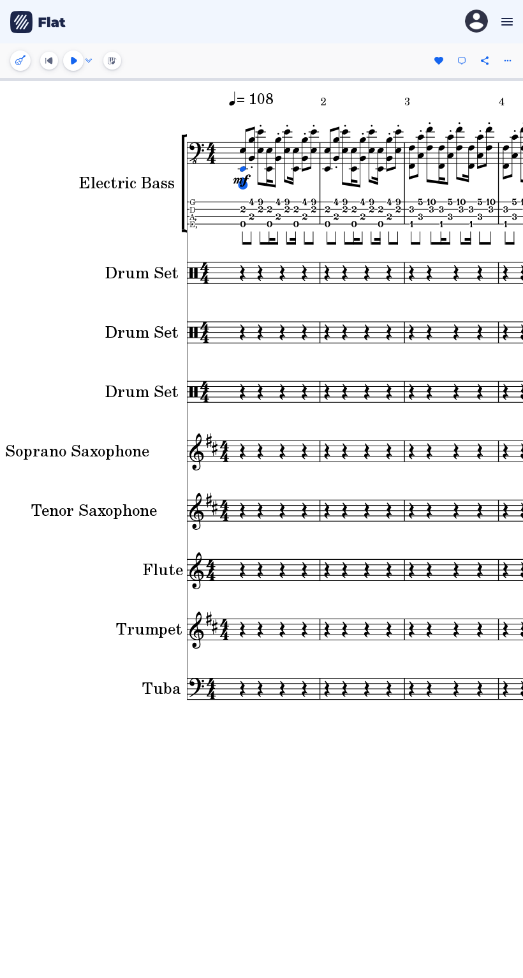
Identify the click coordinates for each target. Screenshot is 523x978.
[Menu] (505, 22)
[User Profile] (476, 22)
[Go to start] (49, 61)
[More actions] (508, 61)
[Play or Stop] (73, 60)
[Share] (485, 61)
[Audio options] (89, 60)
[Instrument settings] (20, 60)
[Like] (438, 60)
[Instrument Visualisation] (112, 61)
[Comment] (461, 60)
